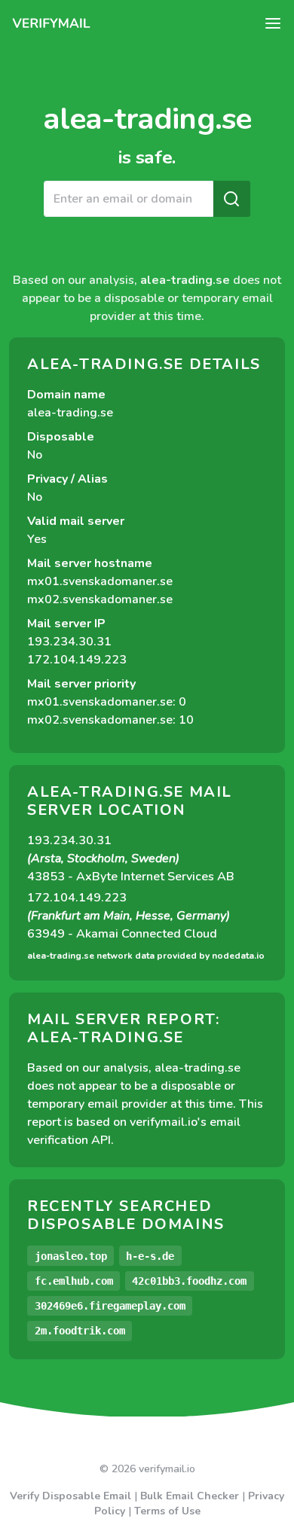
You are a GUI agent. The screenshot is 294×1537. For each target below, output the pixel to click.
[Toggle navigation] (273, 23)
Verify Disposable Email (70, 1496)
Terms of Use (167, 1511)
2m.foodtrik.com (80, 1331)
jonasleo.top (71, 1256)
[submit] (231, 199)
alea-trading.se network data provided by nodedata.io (146, 956)
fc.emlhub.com (74, 1281)
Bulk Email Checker (189, 1496)
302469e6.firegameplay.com (110, 1306)
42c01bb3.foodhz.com (189, 1281)
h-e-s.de (150, 1256)
